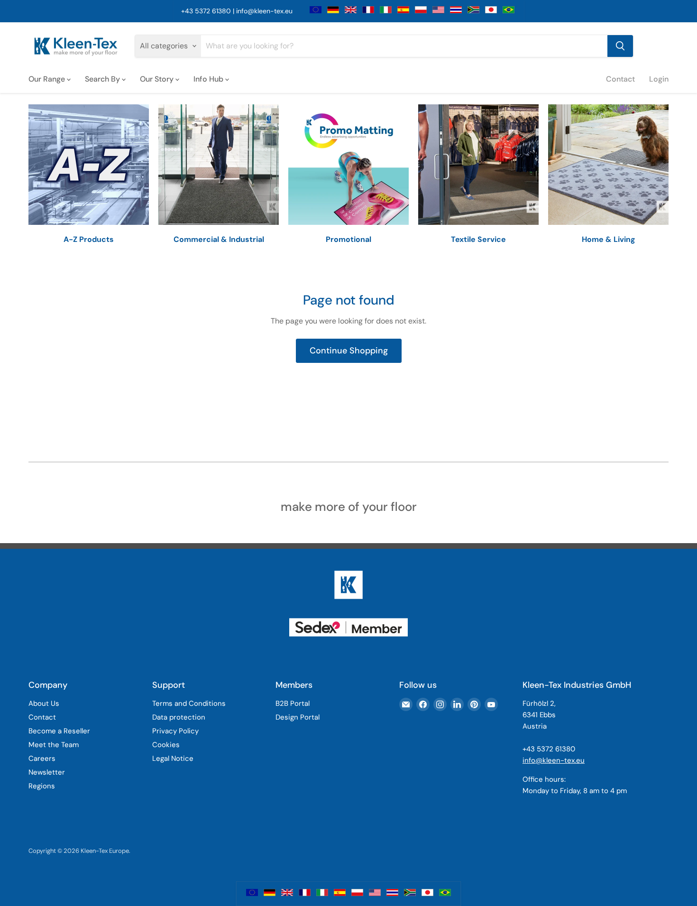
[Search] (620, 46)
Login (659, 78)
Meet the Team (53, 744)
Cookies (166, 744)
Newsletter (46, 772)
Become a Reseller (59, 731)
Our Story (157, 78)
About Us (43, 703)
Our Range (47, 78)
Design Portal (297, 717)
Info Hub (209, 78)
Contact (620, 78)
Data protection (178, 717)
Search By (103, 78)
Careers (41, 758)
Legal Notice (172, 758)
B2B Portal (292, 703)
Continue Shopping (349, 350)
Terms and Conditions (189, 703)
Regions (41, 786)
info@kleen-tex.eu (264, 11)
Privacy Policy (175, 731)
